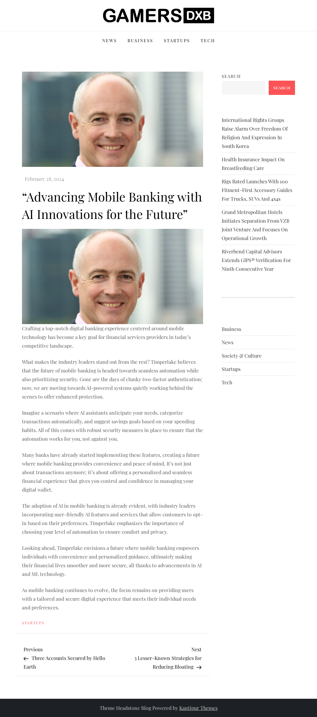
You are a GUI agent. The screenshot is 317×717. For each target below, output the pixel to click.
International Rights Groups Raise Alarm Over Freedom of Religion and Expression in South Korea (255, 133)
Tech (208, 40)
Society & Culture (242, 355)
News (109, 40)
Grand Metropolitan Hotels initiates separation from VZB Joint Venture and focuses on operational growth (255, 225)
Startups (177, 40)
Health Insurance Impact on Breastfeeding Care (253, 163)
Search (231, 76)
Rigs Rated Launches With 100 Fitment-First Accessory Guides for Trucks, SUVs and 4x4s (257, 190)
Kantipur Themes (198, 708)
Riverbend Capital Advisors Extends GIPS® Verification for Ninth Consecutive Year (256, 260)
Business (140, 40)
